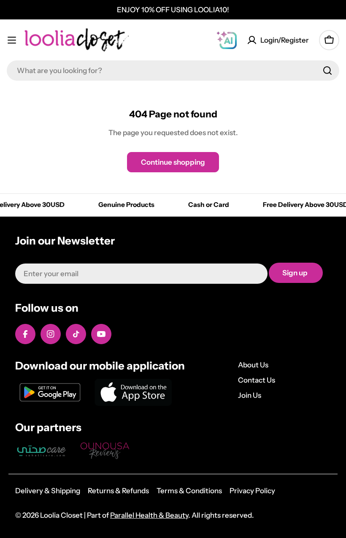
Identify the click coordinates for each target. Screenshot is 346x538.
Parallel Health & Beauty (149, 515)
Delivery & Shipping (47, 490)
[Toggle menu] (12, 40)
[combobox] (173, 70)
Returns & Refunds (118, 490)
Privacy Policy (252, 490)
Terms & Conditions (189, 490)
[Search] (327, 70)
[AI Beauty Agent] (226, 40)
